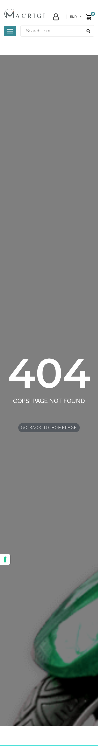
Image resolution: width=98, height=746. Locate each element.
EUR (73, 17)
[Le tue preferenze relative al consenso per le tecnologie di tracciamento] (5, 559)
